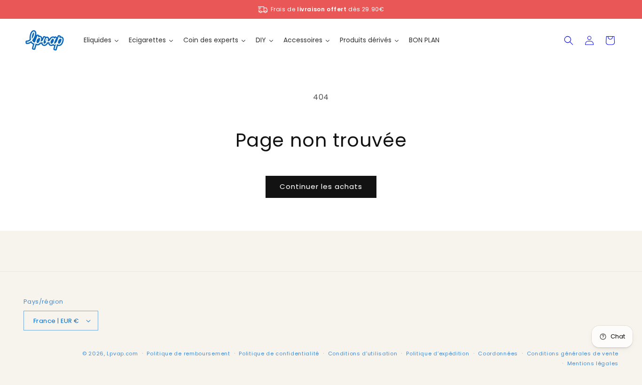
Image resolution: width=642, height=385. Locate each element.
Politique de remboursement (188, 353)
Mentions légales (593, 363)
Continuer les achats (321, 186)
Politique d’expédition (437, 353)
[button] (568, 40)
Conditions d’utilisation (363, 353)
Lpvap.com (122, 353)
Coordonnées (498, 353)
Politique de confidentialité (279, 353)
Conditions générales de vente (573, 353)
